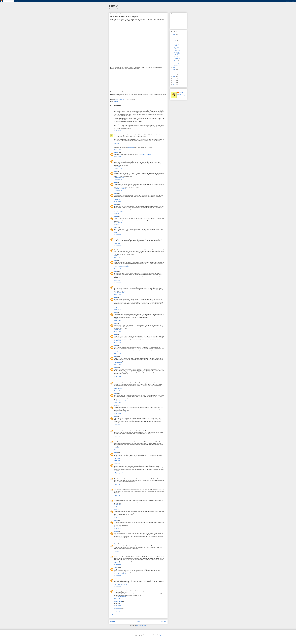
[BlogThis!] (129, 99)
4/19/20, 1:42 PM (117, 449)
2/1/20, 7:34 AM (117, 282)
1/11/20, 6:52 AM (117, 257)
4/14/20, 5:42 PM (117, 426)
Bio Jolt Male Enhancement (120, 573)
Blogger (160, 635)
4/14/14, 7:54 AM (117, 149)
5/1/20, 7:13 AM (117, 541)
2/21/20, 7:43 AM (117, 320)
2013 (174, 67)
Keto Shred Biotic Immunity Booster (122, 400)
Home (138, 621)
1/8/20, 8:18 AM (117, 245)
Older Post (163, 621)
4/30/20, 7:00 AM (117, 528)
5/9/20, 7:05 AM (117, 586)
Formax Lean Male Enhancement (121, 483)
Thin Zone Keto (117, 376)
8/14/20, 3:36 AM (117, 612)
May (175, 38)
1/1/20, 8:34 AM (117, 201)
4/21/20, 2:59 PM (117, 460)
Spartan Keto (117, 243)
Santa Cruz (116, 143)
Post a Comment (116, 614)
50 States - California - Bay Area (177, 53)
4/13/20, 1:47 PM (117, 413)
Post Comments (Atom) (141, 625)
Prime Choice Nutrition (119, 211)
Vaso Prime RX (117, 504)
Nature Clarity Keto (118, 526)
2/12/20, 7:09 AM (117, 294)
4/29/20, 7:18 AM (117, 517)
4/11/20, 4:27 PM (117, 402)
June (175, 36)
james (115, 159)
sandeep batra (117, 608)
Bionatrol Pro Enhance (119, 177)
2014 (174, 34)
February (176, 63)
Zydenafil (116, 255)
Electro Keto (116, 447)
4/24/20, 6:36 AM (117, 474)
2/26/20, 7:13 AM (117, 342)
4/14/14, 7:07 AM (117, 130)
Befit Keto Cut (117, 539)
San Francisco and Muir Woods (121, 144)
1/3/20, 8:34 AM (117, 213)
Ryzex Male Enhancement (120, 188)
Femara (115, 567)
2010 (174, 74)
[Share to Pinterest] (134, 99)
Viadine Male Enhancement (120, 550)
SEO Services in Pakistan (145, 154)
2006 (174, 82)
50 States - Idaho (176, 44)
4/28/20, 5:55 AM (117, 506)
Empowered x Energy (118, 472)
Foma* (114, 5)
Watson (115, 227)
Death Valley (131, 147)
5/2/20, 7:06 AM (117, 552)
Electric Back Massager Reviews (121, 266)
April (175, 40)
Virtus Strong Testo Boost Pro (120, 584)
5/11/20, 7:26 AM (117, 598)
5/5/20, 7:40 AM (117, 575)
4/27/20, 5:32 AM (117, 495)
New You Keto (117, 280)
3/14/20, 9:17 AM (117, 378)
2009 (174, 76)
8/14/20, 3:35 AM (117, 605)
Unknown (116, 152)
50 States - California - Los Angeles (177, 49)
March (176, 60)
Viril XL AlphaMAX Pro (119, 292)
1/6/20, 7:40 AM (117, 234)
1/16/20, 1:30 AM (117, 268)
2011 (174, 72)
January (176, 65)
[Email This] (128, 99)
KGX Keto (116, 318)
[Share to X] (131, 99)
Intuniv (115, 509)
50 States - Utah (178, 42)
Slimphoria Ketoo (117, 307)
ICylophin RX (117, 458)
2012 (174, 69)
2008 (174, 78)
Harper (115, 543)
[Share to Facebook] (132, 99)
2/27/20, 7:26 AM (117, 353)
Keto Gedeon (117, 166)
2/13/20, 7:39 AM (117, 309)
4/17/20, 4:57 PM (117, 437)
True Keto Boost (117, 329)
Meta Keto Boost (117, 340)
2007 (174, 80)
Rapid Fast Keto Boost (119, 222)
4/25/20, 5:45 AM (117, 484)
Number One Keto (118, 388)
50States (116, 101)
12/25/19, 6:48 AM (118, 179)
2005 (174, 84)
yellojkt (115, 133)
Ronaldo (116, 216)
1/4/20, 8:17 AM (117, 224)
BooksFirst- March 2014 (177, 57)
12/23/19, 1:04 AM (118, 168)
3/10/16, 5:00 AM (117, 156)
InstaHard (116, 351)
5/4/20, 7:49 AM (117, 564)
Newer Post (113, 621)
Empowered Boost (118, 362)
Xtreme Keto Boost (118, 435)
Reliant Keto (116, 494)
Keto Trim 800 (117, 199)
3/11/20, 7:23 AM (117, 364)
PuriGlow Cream (117, 424)
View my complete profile (181, 95)
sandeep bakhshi (118, 601)
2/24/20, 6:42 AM (117, 331)
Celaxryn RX (116, 232)
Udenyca (116, 520)
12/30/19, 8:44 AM (118, 190)
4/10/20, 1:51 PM (117, 390)
